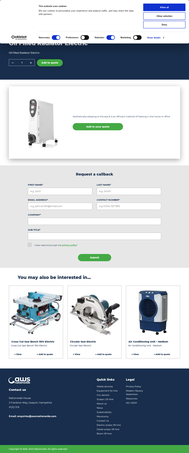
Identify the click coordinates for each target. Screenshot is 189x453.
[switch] (85, 37)
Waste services (105, 386)
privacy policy (69, 245)
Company (34, 214)
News (100, 407)
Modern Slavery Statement (134, 392)
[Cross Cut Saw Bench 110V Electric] (36, 313)
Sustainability (104, 412)
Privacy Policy (133, 386)
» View (18, 354)
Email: (32, 416)
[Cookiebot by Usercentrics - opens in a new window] (19, 37)
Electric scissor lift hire (109, 425)
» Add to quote (45, 354)
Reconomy (103, 416)
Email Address (38, 199)
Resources (131, 398)
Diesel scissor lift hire (108, 429)
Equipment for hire (107, 390)
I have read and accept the (55, 245)
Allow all (164, 7)
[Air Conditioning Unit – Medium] (153, 313)
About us (102, 403)
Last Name (104, 184)
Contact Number (108, 199)
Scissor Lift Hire (105, 399)
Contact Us (103, 420)
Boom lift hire (104, 433)
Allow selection (164, 16)
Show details (154, 37)
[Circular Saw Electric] (95, 313)
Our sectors (103, 395)
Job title (34, 229)
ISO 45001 (131, 402)
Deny (164, 24)
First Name (35, 184)
